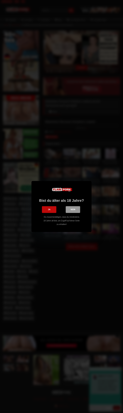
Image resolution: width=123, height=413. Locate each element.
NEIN (73, 209)
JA (49, 209)
